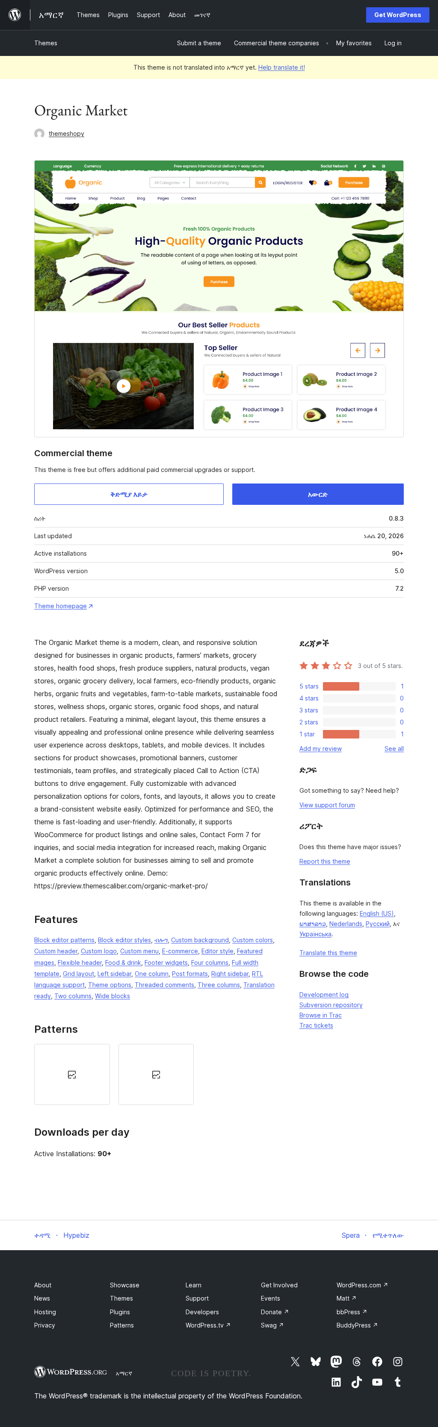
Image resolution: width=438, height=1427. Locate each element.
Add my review (320, 748)
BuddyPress (357, 1325)
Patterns (122, 1325)
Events (270, 1298)
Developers (202, 1312)
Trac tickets (316, 1025)
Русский (378, 923)
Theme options (109, 984)
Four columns (209, 962)
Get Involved (279, 1285)
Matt (347, 1298)
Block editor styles (124, 940)
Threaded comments (164, 984)
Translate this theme (328, 952)
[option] (72, 1074)
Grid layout (78, 973)
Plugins (120, 1312)
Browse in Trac (320, 1015)
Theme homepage (60, 605)
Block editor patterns (64, 940)
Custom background (200, 940)
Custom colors (252, 940)
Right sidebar (230, 973)
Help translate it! (281, 67)
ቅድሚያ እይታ (129, 494)
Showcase (124, 1285)
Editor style (217, 951)
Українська (315, 934)
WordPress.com (362, 1285)
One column (152, 973)
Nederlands (345, 923)
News (42, 1298)
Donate (275, 1312)
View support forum (327, 805)
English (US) (377, 913)
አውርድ (318, 494)
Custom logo (99, 951)
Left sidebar (114, 973)
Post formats (190, 973)
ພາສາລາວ (312, 923)
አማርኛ (124, 1373)
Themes (45, 43)
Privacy (44, 1325)
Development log (324, 994)
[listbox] (156, 1074)
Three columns (219, 984)
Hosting (45, 1312)
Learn (193, 1285)
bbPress (352, 1312)
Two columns (73, 995)
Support (197, 1298)
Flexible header (80, 962)
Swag (272, 1325)
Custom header (55, 951)
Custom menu (139, 951)
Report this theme (324, 861)
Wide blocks (112, 995)
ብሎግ (161, 940)
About (42, 1285)
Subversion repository (331, 1004)
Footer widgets (166, 962)
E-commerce (180, 951)
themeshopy (66, 133)
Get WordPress (397, 14)
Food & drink (123, 962)
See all (394, 748)
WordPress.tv (208, 1325)
